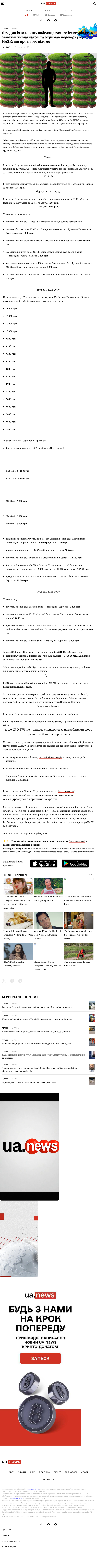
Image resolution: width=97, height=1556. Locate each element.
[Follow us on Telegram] (55, 20)
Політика (44, 1472)
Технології (71, 1472)
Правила (5, 1535)
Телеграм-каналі (77, 841)
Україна (15, 28)
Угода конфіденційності (11, 1541)
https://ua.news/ (33, 1489)
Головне (5, 28)
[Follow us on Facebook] (48, 20)
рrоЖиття (48, 1479)
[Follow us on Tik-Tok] (41, 20)
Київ (32, 1472)
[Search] (94, 3)
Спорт (84, 1472)
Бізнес (57, 1472)
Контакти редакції (9, 1546)
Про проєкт (6, 1530)
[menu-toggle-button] (2, 3)
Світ (11, 1472)
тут (92, 851)
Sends (65, 851)
